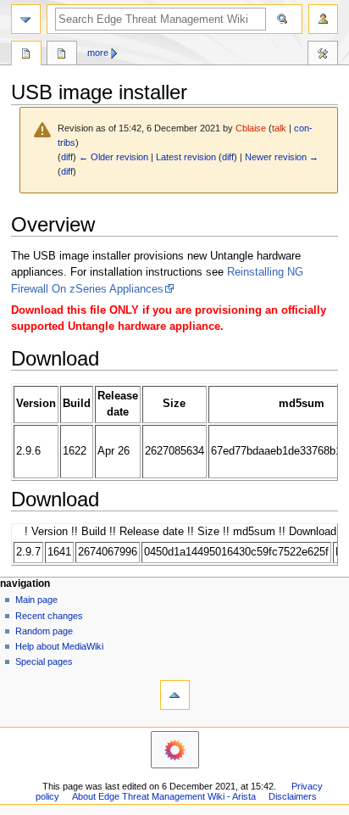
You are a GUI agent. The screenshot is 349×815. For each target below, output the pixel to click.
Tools (322, 55)
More (97, 52)
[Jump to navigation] (26, 19)
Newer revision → (282, 157)
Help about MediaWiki (59, 646)
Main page (36, 600)
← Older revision (113, 157)
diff (67, 157)
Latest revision (186, 157)
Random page (44, 631)
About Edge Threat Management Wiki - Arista (164, 796)
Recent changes (49, 616)
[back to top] (175, 695)
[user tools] (323, 19)
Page (26, 55)
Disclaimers (293, 796)
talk (279, 128)
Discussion (61, 55)
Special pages (44, 661)
